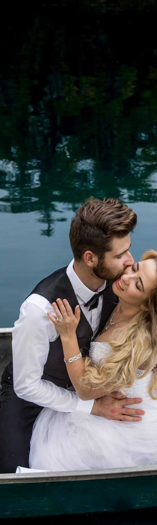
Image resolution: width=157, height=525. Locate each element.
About (45, 5)
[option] (78, 262)
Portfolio (54, 5)
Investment (94, 5)
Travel (104, 5)
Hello (112, 5)
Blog (64, 5)
